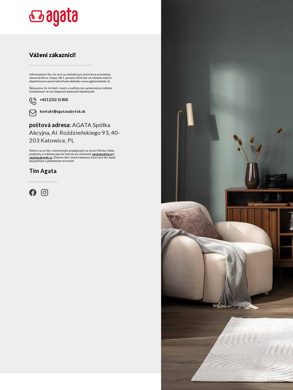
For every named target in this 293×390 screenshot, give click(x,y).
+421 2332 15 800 (54, 100)
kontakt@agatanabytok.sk (62, 111)
